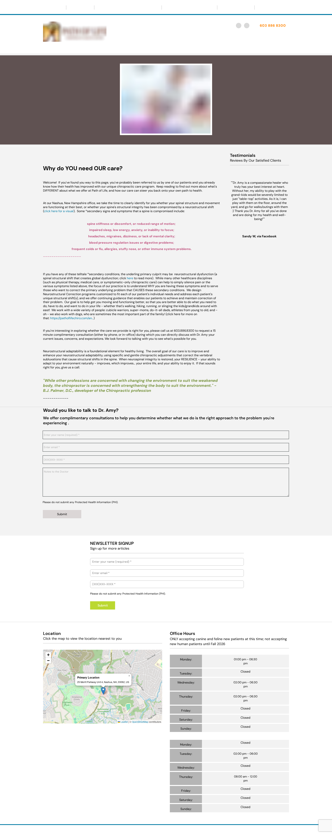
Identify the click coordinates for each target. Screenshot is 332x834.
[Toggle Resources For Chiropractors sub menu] (211, 7)
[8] (279, 402)
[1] (157, 131)
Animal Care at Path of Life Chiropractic (128, 7)
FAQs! (264, 7)
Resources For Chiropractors (188, 7)
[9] (286, 402)
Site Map (202, 828)
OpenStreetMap (140, 721)
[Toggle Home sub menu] (60, 7)
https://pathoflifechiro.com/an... (72, 318)
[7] (273, 402)
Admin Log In (185, 828)
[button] (103, 691)
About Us (78, 7)
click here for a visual (59, 211)
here (130, 278)
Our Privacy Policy (236, 7)
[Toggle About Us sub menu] (88, 7)
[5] (259, 402)
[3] (175, 131)
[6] (266, 402)
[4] (252, 402)
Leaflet (124, 721)
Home (53, 7)
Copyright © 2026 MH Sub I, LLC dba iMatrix (149, 828)
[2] (166, 131)
